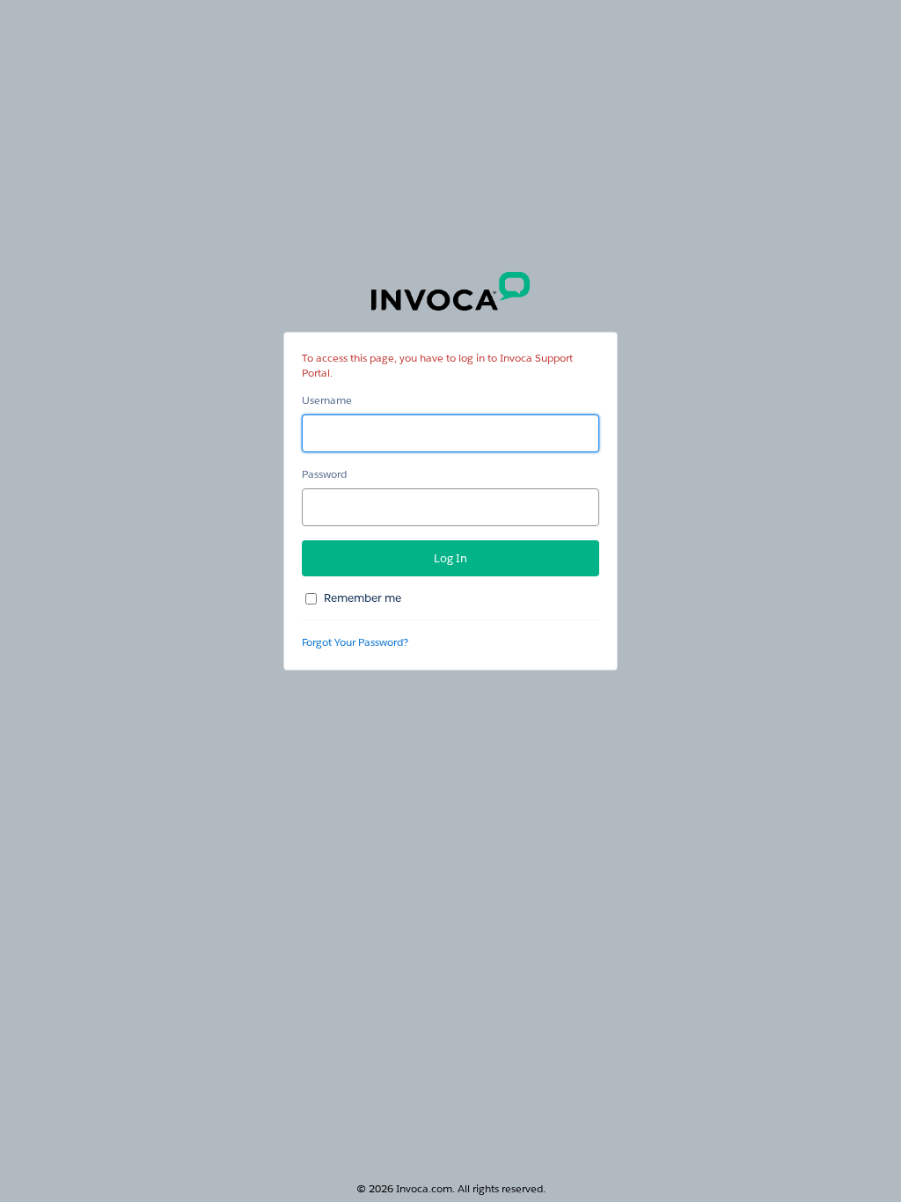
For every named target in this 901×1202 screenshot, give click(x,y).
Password (324, 473)
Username (327, 399)
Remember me (362, 597)
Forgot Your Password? (355, 641)
